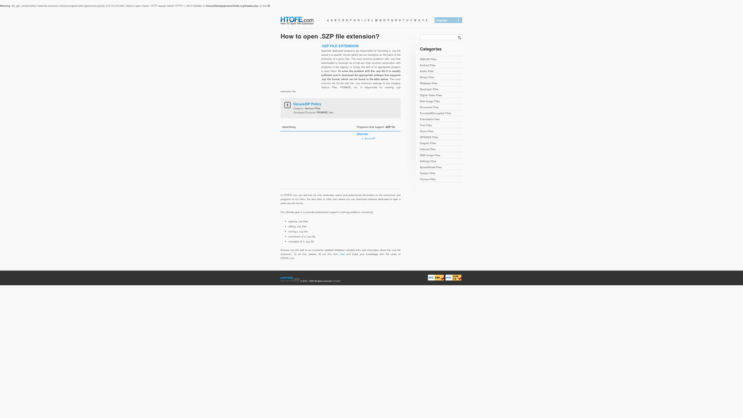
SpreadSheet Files (431, 167)
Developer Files (429, 89)
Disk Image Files (430, 101)
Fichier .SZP (444, 50)
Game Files (426, 131)
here (342, 254)
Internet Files (428, 149)
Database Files (428, 83)
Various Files (428, 179)
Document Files (429, 107)
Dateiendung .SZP (447, 35)
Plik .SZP (442, 55)
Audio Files (427, 71)
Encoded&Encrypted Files (435, 113)
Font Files (426, 125)
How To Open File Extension (301, 20)
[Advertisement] (300, 68)
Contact (337, 280)
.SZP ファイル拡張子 (449, 40)
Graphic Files (428, 143)
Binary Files (427, 77)
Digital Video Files (431, 95)
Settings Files (428, 161)
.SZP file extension (447, 25)
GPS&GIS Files (429, 137)
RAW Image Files (430, 155)
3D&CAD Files (428, 59)
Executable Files (430, 119)
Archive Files (428, 65)
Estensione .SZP (446, 45)
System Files (427, 173)
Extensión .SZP (445, 30)
